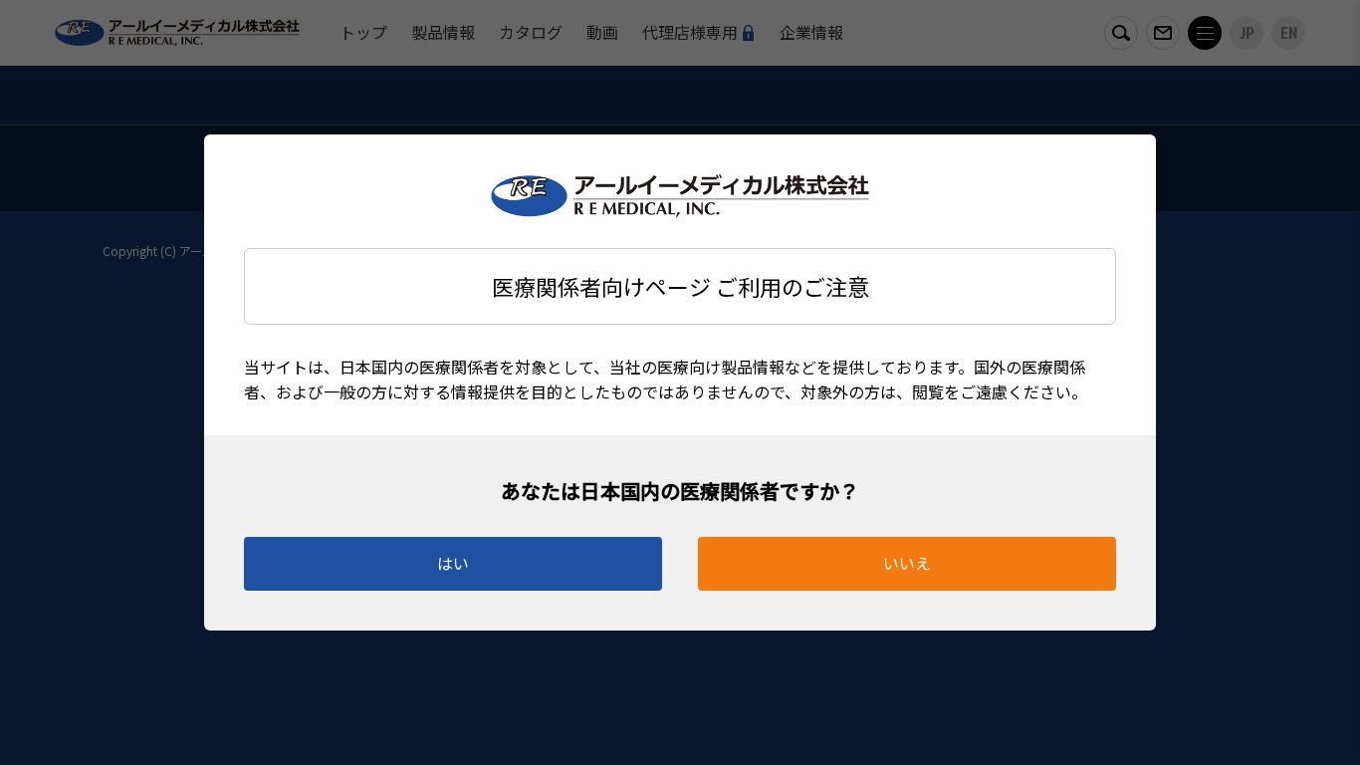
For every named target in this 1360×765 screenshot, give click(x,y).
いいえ (907, 563)
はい (453, 563)
